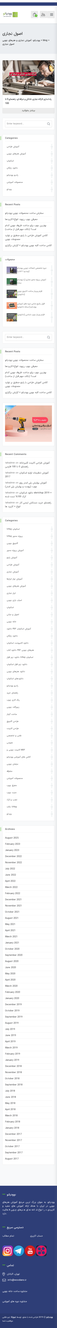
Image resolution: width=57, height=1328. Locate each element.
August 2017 (12, 1159)
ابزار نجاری (11, 593)
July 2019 (10, 1029)
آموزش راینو (12, 557)
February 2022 (12, 893)
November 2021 (13, 906)
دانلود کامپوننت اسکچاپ (17, 643)
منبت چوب (11, 792)
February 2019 (12, 1054)
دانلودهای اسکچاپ (15, 678)
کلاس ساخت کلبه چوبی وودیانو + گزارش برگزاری (28, 245)
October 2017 (12, 1146)
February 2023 (12, 844)
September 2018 (13, 1085)
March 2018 (11, 1116)
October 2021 (12, 912)
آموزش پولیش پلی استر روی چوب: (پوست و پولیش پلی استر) (26, 485)
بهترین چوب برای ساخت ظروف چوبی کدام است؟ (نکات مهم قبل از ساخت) (25, 227)
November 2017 (13, 1140)
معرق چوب (12, 785)
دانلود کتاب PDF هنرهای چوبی (20, 650)
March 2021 (11, 937)
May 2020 (10, 974)
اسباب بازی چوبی (14, 600)
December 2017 (13, 1134)
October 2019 (12, 1011)
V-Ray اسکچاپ (13, 529)
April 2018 (10, 1109)
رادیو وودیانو (12, 175)
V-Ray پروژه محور (15, 536)
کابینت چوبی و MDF (16, 750)
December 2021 (13, 900)
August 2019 (12, 1023)
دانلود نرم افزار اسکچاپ (17, 664)
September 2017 (13, 1153)
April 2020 (10, 980)
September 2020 (13, 955)
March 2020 (11, 986)
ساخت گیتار (12, 714)
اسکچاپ (10, 161)
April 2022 (10, 881)
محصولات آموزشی (15, 182)
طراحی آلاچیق (13, 721)
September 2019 (13, 1017)
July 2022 (10, 869)
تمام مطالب (8, 1236)
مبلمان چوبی (12, 764)
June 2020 (10, 967)
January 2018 (12, 1128)
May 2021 (10, 924)
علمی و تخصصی (14, 735)
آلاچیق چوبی (12, 543)
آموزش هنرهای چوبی (16, 153)
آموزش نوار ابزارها (14, 579)
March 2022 (11, 887)
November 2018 (13, 1072)
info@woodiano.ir (17, 1280)
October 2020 (12, 949)
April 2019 (10, 1041)
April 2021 (10, 930)
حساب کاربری (36, 1236)
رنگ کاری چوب (13, 700)
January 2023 (12, 850)
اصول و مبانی (13, 614)
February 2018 (12, 1122)
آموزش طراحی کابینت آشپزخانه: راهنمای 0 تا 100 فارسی (27, 465)
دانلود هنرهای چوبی (16, 671)
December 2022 (13, 856)
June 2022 (10, 875)
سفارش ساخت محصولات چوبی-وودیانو (24, 213)
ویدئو (9, 189)
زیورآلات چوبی (13, 707)
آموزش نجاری (13, 571)
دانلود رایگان (12, 168)
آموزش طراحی (13, 146)
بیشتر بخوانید (28, 110)
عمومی (10, 742)
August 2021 (12, 918)
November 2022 (13, 862)
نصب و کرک (12, 799)
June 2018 (10, 1097)
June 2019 (10, 1035)
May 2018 (10, 1103)
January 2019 (12, 1060)
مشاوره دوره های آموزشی (14, 1301)
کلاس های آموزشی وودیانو (19, 757)
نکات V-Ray (12, 806)
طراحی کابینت (13, 728)
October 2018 (12, 1079)
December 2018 (13, 1066)
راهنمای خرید (12, 693)
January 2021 (12, 943)
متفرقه (9, 771)
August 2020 (12, 961)
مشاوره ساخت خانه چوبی (14, 1291)
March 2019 (11, 1048)
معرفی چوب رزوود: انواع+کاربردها (21, 219)
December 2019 (13, 1004)
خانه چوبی (11, 621)
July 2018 (10, 1091)
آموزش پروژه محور (15, 550)
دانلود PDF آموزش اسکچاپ (19, 628)
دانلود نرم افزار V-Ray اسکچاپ (20, 657)
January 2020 (12, 998)
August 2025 (12, 838)
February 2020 (12, 992)
